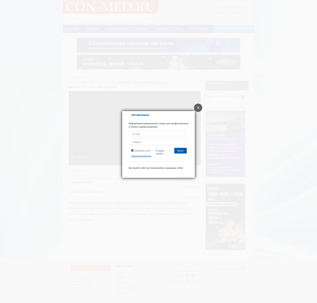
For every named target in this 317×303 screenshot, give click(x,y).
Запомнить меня (142, 150)
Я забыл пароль (160, 152)
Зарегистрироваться (141, 155)
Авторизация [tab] (140, 115)
